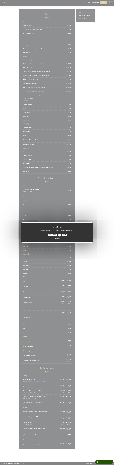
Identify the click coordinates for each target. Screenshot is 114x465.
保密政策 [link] (58, 237)
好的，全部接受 (52, 235)
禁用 (59, 235)
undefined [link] (57, 238)
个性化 (64, 235)
